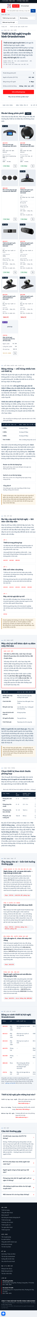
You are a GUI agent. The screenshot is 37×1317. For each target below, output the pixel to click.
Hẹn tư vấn (15, 6)
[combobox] (18, 10)
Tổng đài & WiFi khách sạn (9, 1242)
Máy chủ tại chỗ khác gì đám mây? (18, 97)
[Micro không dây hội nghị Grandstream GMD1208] (9, 178)
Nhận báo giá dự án (7, 1271)
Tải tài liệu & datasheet (8, 1256)
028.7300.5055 (23, 1)
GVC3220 (5, 1026)
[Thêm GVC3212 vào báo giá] (15, 272)
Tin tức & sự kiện (6, 1247)
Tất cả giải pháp (6, 1237)
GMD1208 (5, 1063)
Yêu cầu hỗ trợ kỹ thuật (8, 1261)
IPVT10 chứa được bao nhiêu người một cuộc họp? (16, 1163)
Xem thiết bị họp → (24, 1103)
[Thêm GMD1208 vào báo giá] (15, 219)
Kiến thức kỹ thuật (6, 1244)
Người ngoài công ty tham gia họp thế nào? (16, 1171)
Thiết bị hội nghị (6, 1220)
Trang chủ (4, 26)
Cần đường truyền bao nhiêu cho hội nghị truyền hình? (17, 1187)
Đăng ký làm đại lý (6, 1268)
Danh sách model (8, 105)
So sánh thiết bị (5, 1239)
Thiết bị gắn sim (6, 1225)
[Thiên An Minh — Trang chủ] (9, 6)
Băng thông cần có (22, 105)
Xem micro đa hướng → (23, 1109)
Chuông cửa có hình (7, 1222)
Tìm (33, 10)
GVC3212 (5, 1033)
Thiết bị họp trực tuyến (9, 18)
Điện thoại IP (5, 1215)
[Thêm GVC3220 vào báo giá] (32, 219)
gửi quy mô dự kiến (10, 1083)
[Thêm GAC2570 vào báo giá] (15, 166)
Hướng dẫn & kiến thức (7, 1259)
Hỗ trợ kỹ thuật (25, 6)
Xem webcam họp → (21, 1117)
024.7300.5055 (10, 1)
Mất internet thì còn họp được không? (16, 1194)
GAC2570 (5, 1048)
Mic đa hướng (27, 18)
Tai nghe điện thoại (6, 1227)
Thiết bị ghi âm (5, 1230)
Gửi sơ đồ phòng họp (18, 92)
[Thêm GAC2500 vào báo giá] (32, 166)
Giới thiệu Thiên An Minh (8, 1254)
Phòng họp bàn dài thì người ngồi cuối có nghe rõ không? (17, 1179)
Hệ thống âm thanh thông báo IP (10, 1217)
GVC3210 (5, 1041)
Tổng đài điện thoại (7, 1212)
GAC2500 (5, 1055)
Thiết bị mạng (5, 1210)
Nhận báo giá (15, 353)
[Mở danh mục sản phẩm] (3, 11)
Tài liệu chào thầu (6, 1273)
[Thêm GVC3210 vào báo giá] (32, 272)
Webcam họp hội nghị (9, 22)
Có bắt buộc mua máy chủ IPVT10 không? (14, 1137)
